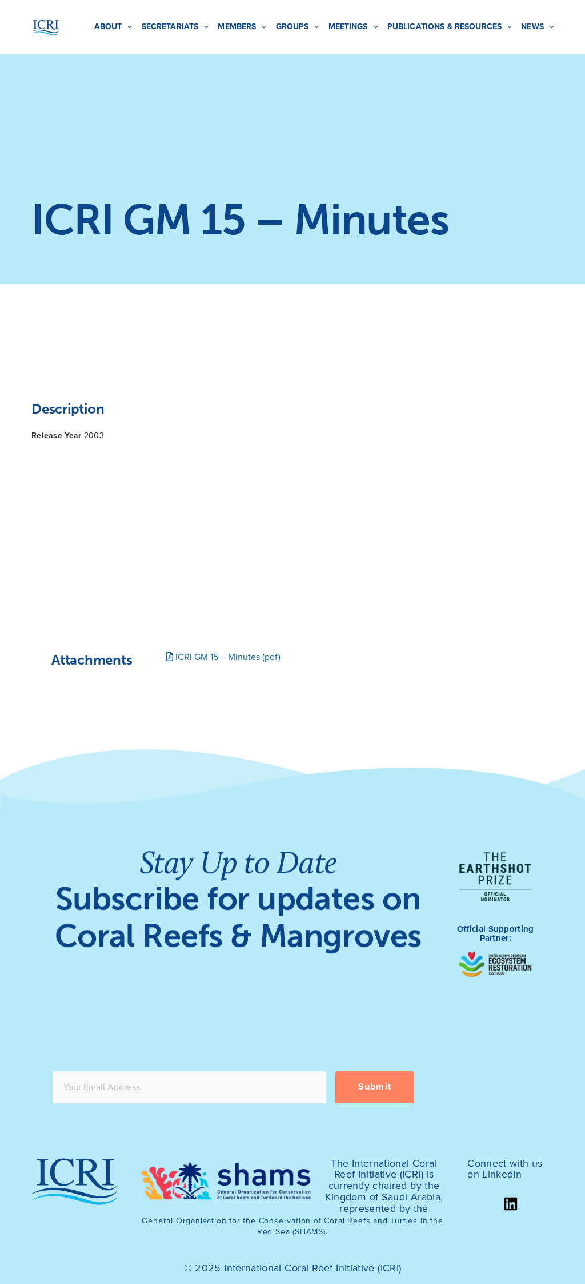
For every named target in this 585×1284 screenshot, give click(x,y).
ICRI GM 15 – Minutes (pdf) (227, 657)
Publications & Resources (444, 26)
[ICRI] (45, 27)
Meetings (348, 26)
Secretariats (170, 26)
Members (237, 26)
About (108, 26)
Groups (292, 26)
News (532, 26)
